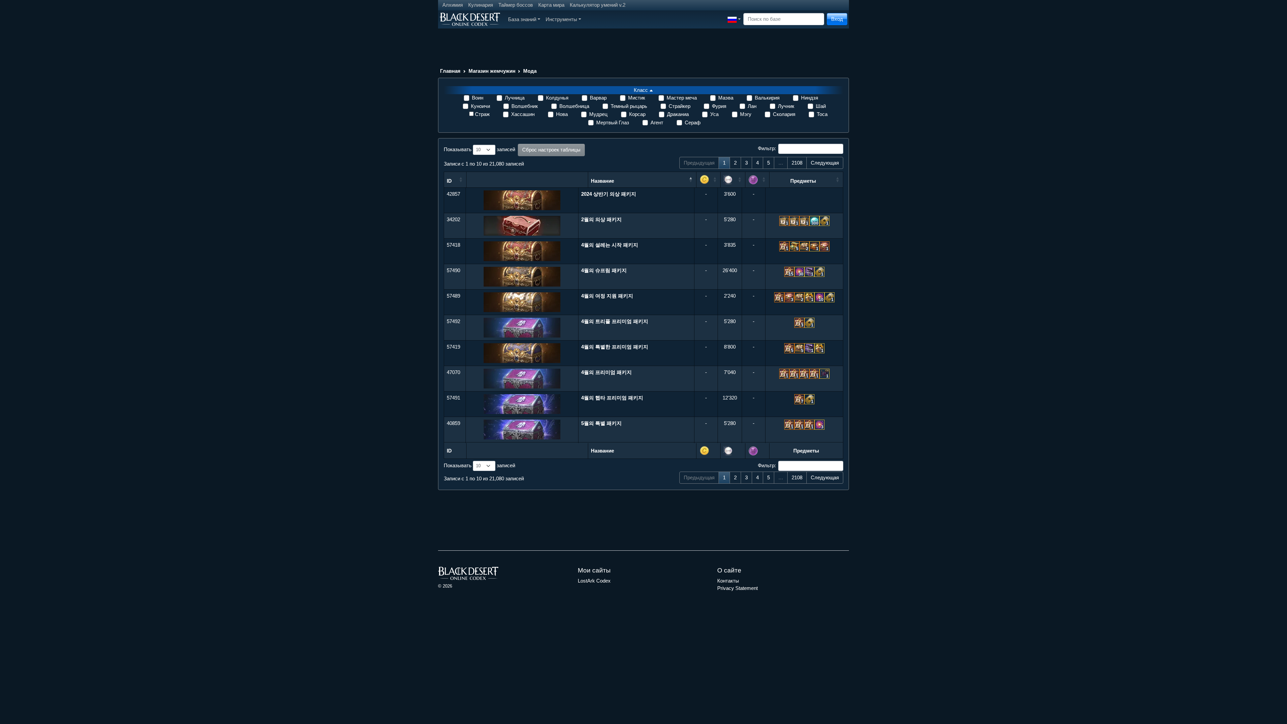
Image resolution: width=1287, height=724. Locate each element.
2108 (797, 163)
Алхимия (452, 5)
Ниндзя (809, 98)
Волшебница (574, 106)
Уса (714, 114)
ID (449, 181)
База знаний (522, 19)
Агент (657, 122)
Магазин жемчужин (492, 71)
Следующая (825, 163)
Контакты (728, 581)
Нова (562, 114)
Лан (752, 106)
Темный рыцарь (629, 106)
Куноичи (480, 106)
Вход (837, 19)
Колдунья (557, 98)
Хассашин (523, 114)
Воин (477, 98)
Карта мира (551, 5)
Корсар (637, 114)
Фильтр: (767, 148)
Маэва (725, 98)
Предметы (803, 181)
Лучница (515, 98)
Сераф (692, 122)
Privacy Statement (737, 588)
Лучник (786, 106)
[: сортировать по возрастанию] (708, 180)
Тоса (822, 114)
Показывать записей (479, 149)
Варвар (598, 98)
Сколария (784, 114)
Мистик (636, 98)
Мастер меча (682, 98)
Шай (821, 106)
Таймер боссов (515, 5)
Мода (530, 71)
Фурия (719, 106)
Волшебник (524, 106)
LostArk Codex (594, 581)
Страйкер (679, 106)
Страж (482, 114)
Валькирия (767, 98)
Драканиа (678, 114)
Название (602, 181)
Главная (450, 71)
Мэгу (745, 114)
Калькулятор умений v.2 (597, 5)
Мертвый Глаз (612, 122)
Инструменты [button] (561, 19)
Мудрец (598, 114)
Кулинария (480, 5)
